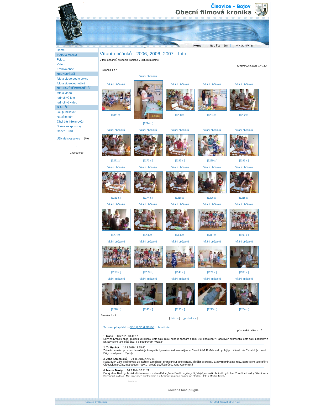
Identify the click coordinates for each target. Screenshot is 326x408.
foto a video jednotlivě (70, 83)
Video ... (62, 64)
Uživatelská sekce (70, 138)
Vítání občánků (116, 84)
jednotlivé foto (65, 97)
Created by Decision (96, 402)
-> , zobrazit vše (136, 327)
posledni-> (190, 318)
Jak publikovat (65, 112)
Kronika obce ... (67, 69)
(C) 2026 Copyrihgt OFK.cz (225, 402)
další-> (175, 318)
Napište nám (64, 117)
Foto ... (61, 59)
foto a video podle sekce (72, 78)
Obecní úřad (64, 131)
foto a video (64, 93)
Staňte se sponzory (69, 126)
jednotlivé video (66, 102)
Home (61, 50)
